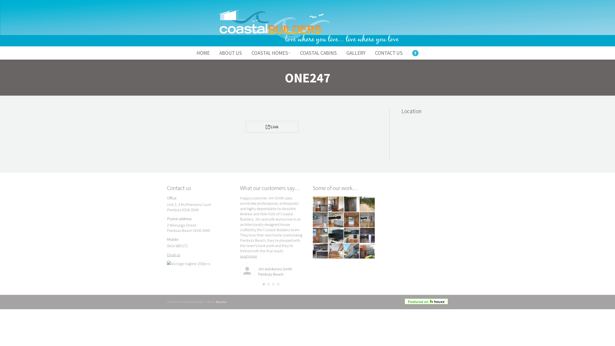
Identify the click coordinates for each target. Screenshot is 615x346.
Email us (173, 254)
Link (274, 127)
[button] (264, 284)
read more (248, 256)
